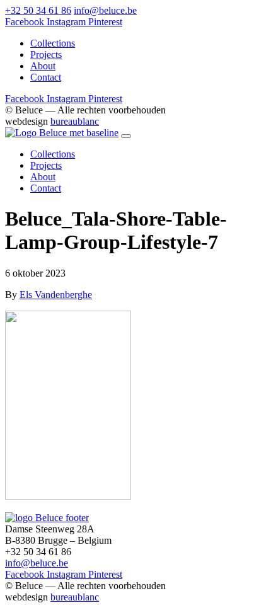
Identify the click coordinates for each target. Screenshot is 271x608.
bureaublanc (74, 121)
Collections (52, 43)
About (42, 65)
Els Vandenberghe (56, 294)
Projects (46, 54)
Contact (45, 77)
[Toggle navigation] (126, 136)
